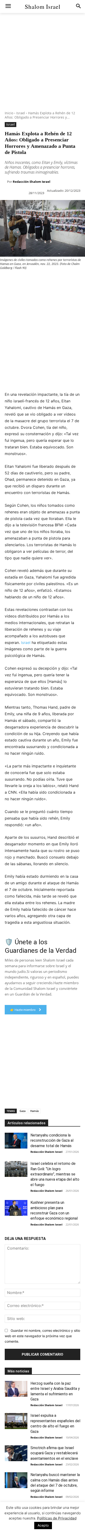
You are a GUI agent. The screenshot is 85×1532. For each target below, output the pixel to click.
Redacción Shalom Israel (31, 181)
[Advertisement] (42, 68)
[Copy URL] (15, 290)
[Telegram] (4, 290)
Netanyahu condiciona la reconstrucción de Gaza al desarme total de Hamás (51, 1140)
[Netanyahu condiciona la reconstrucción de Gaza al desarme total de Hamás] (16, 1141)
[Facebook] (4, 279)
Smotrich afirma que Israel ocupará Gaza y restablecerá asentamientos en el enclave (54, 1453)
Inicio (9, 113)
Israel (20, 113)
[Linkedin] (48, 279)
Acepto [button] (43, 1525)
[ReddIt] (59, 279)
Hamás (34, 1111)
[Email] (70, 279)
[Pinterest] (26, 279)
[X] (15, 279)
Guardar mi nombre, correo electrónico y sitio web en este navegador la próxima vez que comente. (42, 1335)
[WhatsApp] (37, 279)
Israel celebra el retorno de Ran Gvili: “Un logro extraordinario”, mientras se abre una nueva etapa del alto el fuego (54, 1174)
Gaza (23, 1111)
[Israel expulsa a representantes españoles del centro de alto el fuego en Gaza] (16, 1421)
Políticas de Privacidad (56, 1518)
